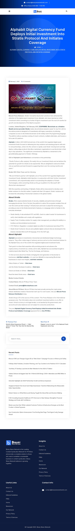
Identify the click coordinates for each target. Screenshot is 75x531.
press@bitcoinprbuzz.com (28, 285)
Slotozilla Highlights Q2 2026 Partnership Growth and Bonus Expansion (30, 381)
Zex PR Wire (46, 311)
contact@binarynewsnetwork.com (56, 490)
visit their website (23, 257)
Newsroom (42, 465)
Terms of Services (44, 476)
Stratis (11, 201)
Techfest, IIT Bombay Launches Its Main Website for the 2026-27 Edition (30, 368)
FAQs (40, 457)
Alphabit (11, 142)
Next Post (54, 324)
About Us (42, 446)
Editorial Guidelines (45, 453)
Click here (28, 263)
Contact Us (42, 450)
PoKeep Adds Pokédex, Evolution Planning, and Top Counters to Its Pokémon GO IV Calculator (37, 363)
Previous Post (20, 324)
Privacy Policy (43, 472)
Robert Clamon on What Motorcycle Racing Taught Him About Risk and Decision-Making (35, 393)
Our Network (43, 468)
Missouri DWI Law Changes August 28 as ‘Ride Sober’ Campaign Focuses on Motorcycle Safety (37, 358)
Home (38, 47)
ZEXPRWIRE (43, 126)
